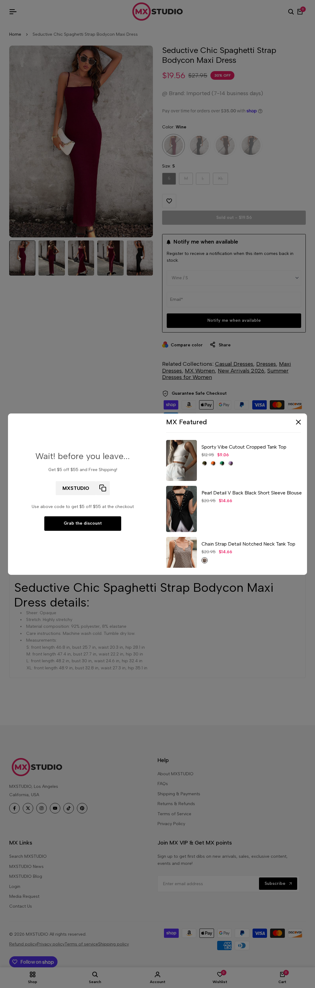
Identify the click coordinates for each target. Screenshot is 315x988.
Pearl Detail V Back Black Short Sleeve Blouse (251, 493)
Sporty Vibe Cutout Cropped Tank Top (243, 447)
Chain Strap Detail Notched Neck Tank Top (248, 544)
